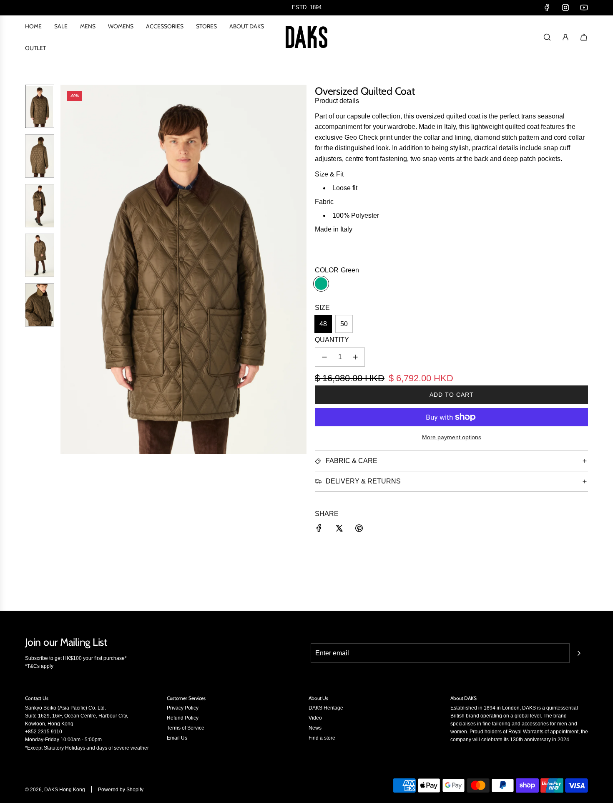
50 (344, 323)
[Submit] (579, 653)
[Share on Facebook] (319, 530)
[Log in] (565, 37)
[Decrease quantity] (324, 357)
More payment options (451, 437)
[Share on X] (339, 530)
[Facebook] (547, 7)
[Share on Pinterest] (359, 530)
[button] (67, 269)
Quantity (332, 339)
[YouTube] (584, 7)
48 (323, 323)
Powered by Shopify (120, 790)
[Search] (547, 37)
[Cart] (584, 37)
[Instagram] (565, 7)
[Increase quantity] (355, 357)
